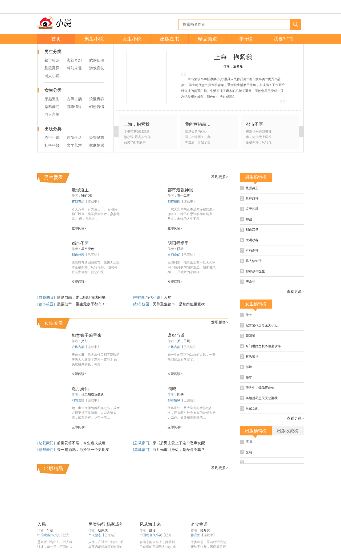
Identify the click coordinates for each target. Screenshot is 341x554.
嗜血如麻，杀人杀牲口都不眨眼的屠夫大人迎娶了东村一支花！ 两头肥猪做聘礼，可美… (96, 359)
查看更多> (295, 292)
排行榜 (245, 39)
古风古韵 (74, 99)
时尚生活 (74, 138)
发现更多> (219, 177)
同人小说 (51, 76)
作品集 (195, 535)
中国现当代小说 (48, 535)
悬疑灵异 (51, 68)
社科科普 (51, 145)
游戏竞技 (96, 68)
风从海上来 (150, 524)
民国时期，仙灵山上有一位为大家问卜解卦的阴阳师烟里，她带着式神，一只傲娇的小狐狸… (192, 267)
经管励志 (96, 138)
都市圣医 (80, 243)
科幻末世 (74, 68)
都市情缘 (74, 107)
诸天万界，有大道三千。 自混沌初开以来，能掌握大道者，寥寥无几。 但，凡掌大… (96, 214)
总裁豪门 (51, 107)
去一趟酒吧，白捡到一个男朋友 (83, 450)
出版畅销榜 (255, 430)
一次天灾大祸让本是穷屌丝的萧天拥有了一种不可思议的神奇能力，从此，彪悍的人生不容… (192, 214)
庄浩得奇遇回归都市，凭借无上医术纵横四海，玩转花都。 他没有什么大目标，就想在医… (96, 267)
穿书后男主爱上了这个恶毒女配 (179, 443)
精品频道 (207, 39)
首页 (56, 39)
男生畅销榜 (255, 177)
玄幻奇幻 (74, 60)
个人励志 (94, 535)
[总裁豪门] (46, 443)
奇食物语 (199, 524)
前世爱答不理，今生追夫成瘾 (81, 443)
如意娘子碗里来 (87, 335)
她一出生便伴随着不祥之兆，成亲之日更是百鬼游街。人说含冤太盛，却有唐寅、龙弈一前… (96, 412)
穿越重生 (51, 99)
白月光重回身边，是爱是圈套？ (179, 450)
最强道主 (80, 190)
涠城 (172, 388)
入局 (167, 298)
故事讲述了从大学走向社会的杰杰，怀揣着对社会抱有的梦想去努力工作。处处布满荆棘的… (192, 412)
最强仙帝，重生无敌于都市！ (81, 304)
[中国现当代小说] (148, 298)
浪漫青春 (96, 99)
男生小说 (94, 39)
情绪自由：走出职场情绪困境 (81, 298)
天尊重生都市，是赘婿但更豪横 (179, 304)
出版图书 (169, 39)
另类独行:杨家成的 (106, 524)
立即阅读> (79, 228)
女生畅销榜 (255, 304)
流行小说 (51, 138)
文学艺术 (74, 145)
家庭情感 (96, 145)
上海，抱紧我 (233, 57)
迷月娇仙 (80, 388)
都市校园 (51, 60)
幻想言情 (96, 107)
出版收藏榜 (287, 430)
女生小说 (131, 39)
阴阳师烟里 (178, 243)
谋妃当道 (176, 335)
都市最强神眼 (180, 190)
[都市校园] (46, 304)
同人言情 (51, 114)
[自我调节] (46, 298)
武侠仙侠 (96, 60)
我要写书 (283, 39)
